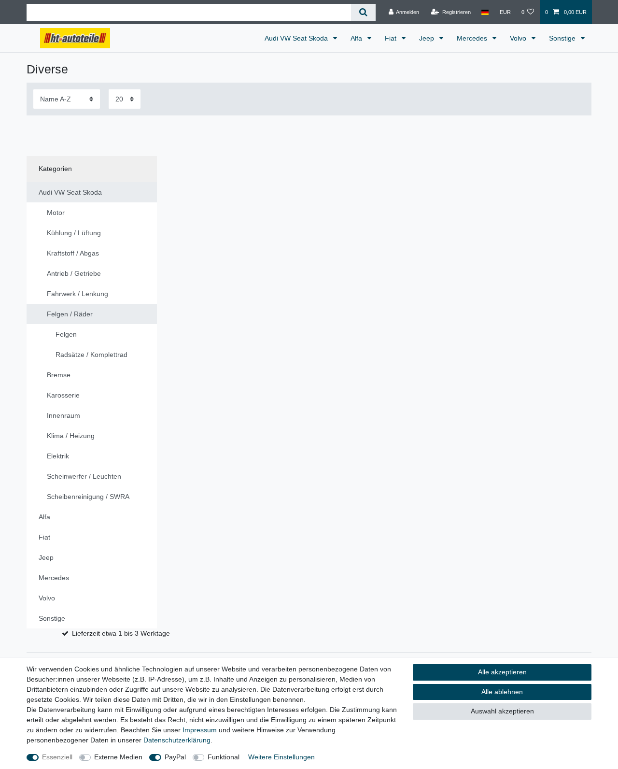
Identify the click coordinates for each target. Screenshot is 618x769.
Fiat (391, 38)
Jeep (427, 38)
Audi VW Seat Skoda (297, 38)
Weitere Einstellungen (281, 757)
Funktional (223, 757)
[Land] (485, 12)
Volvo (519, 38)
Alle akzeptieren (502, 672)
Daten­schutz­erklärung (177, 740)
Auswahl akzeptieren (502, 711)
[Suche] (363, 12)
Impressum (200, 730)
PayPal (175, 757)
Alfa (357, 38)
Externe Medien (118, 757)
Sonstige (563, 38)
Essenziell (57, 757)
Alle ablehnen (502, 692)
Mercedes (473, 38)
